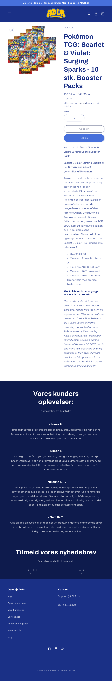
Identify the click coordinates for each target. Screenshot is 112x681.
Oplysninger (14, 617)
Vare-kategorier (16, 610)
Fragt (11, 637)
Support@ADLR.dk (69, 596)
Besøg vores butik (17, 603)
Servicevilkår (14, 631)
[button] (9, 13)
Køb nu (84, 138)
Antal (66, 112)
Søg (10, 596)
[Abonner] (80, 570)
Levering (82, 103)
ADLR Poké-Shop (51, 670)
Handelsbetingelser (18, 624)
